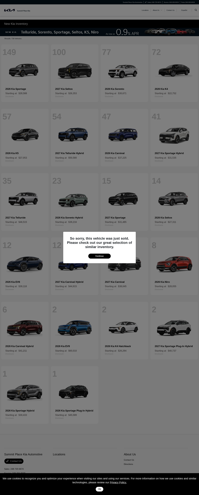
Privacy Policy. (118, 482)
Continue (99, 256)
